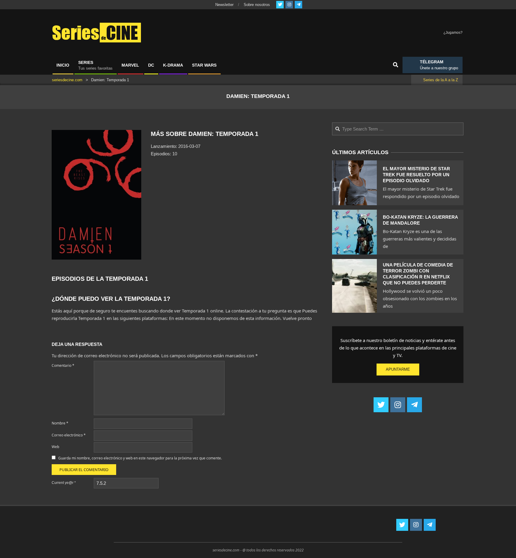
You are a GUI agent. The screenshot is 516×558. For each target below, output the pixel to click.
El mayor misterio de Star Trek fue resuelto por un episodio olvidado (416, 174)
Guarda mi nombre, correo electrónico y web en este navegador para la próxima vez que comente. (140, 458)
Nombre (60, 423)
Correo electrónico (69, 435)
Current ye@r (64, 483)
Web (55, 446)
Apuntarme (398, 369)
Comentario (63, 365)
